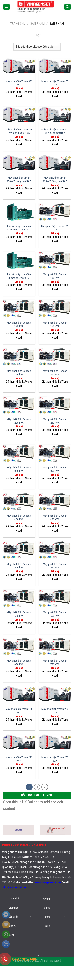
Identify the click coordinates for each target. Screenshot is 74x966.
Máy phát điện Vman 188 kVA (19, 710)
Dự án (11, 934)
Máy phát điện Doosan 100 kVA (55, 276)
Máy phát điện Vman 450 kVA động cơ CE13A (19, 131)
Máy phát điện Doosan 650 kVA (55, 614)
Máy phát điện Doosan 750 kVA (55, 662)
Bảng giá (47, 898)
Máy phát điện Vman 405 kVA (54, 83)
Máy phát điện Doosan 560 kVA (55, 565)
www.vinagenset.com (48, 882)
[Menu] (6, 7)
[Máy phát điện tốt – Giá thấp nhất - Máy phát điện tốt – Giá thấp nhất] (37, 7)
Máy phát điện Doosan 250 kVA (55, 421)
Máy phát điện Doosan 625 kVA (19, 614)
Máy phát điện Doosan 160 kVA (19, 372)
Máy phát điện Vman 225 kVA (19, 759)
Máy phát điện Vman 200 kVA (54, 710)
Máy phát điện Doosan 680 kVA (19, 662)
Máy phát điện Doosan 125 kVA (19, 324)
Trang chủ (17, 23)
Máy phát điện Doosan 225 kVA (19, 421)
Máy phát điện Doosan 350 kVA (55, 469)
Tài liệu (46, 907)
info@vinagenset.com (15, 887)
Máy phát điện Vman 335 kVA (19, 83)
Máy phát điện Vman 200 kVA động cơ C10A (54, 131)
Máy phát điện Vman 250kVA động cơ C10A (19, 179)
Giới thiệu (14, 907)
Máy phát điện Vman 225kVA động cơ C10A (55, 179)
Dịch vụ (12, 925)
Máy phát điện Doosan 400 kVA (19, 517)
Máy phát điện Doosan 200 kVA (55, 372)
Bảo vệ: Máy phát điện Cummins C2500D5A (19, 227)
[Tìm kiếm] (67, 7)
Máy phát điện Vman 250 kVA (54, 759)
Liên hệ (46, 925)
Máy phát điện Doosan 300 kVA (19, 469)
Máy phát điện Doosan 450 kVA (55, 517)
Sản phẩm (14, 916)
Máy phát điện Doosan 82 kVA (55, 227)
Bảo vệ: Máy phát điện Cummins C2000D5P (19, 276)
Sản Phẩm (37, 23)
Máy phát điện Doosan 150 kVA (55, 324)
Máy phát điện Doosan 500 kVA (19, 565)
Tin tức (46, 916)
